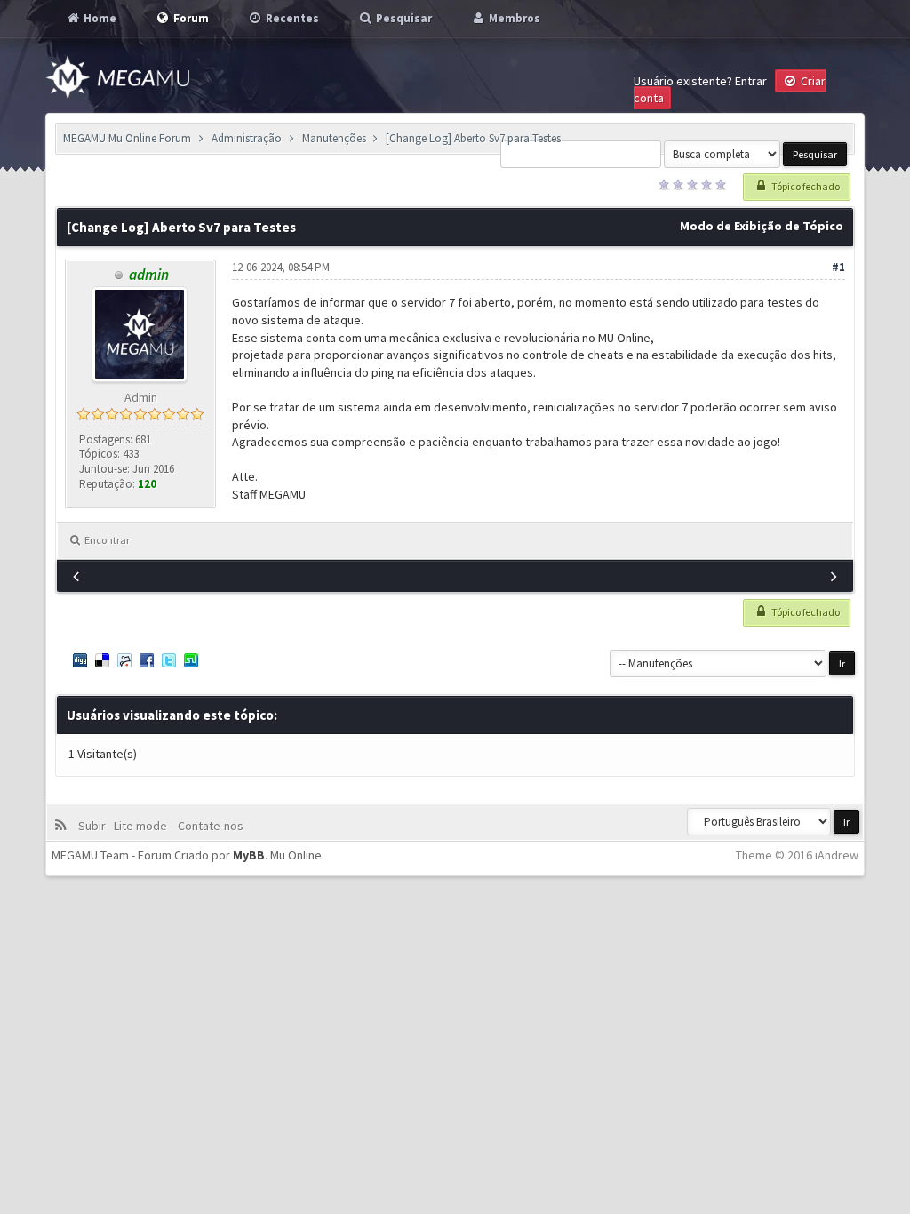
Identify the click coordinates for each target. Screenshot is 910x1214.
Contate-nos (209, 826)
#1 (838, 267)
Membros (513, 18)
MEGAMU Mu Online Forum (127, 138)
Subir (94, 826)
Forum (190, 18)
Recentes (291, 18)
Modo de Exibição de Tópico (761, 226)
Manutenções (334, 138)
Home (98, 18)
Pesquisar (402, 18)
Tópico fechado (805, 186)
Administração (247, 138)
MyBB (249, 855)
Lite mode (143, 826)
